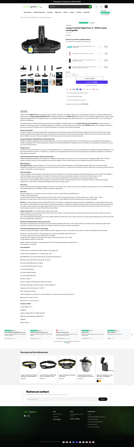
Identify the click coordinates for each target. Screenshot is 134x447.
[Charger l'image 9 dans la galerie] (37, 75)
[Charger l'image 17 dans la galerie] (52, 82)
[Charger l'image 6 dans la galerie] (59, 68)
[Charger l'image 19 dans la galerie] (23, 89)
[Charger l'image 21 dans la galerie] (37, 89)
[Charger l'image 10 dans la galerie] (45, 75)
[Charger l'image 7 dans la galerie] (23, 75)
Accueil (21, 17)
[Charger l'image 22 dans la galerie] (45, 89)
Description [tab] (24, 111)
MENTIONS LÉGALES (92, 424)
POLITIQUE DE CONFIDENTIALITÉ (95, 422)
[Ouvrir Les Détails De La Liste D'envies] (96, 6)
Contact (89, 414)
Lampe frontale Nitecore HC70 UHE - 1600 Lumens (67, 375)
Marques (65, 12)
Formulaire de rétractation (93, 427)
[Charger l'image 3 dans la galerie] (37, 68)
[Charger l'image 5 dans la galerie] (52, 68)
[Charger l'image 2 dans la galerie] (30, 68)
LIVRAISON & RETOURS (93, 419)
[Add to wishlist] (77, 75)
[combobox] (70, 6)
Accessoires (50, 12)
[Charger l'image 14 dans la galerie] (30, 82)
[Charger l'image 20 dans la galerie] (30, 89)
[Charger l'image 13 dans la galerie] (23, 82)
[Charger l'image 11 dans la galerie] (52, 75)
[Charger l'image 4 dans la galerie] (45, 68)
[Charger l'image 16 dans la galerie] (45, 82)
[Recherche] (90, 6)
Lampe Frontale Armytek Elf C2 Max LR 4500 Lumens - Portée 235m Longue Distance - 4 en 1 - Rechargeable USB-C (86, 375)
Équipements (58, 12)
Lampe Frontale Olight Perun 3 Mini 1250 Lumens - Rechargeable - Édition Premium (105, 375)
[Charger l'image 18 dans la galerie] (59, 82)
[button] (106, 6)
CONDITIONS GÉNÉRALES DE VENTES (96, 417)
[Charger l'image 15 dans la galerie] (37, 82)
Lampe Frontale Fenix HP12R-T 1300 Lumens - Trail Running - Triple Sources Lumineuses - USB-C (48, 375)
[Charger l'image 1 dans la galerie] (23, 68)
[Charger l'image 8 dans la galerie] (30, 75)
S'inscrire (103, 399)
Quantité (68, 72)
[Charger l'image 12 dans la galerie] (59, 75)
